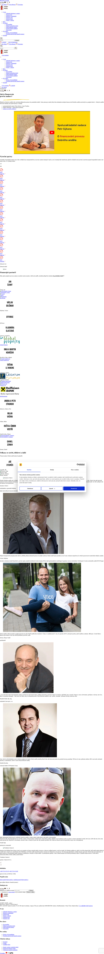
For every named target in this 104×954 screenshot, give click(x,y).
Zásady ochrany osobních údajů (10, 947)
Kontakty (5, 941)
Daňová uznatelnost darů (12, 25)
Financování (9, 14)
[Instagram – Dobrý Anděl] (2, 91)
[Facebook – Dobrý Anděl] (0, 91)
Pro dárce (5, 23)
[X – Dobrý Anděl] (7, 91)
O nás (4, 12)
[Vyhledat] (15, 48)
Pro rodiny (5, 31)
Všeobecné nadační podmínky (10, 950)
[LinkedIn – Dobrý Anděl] (3, 91)
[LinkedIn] (3, 2)
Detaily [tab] (52, 469)
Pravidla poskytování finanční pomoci (15, 34)
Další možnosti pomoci (11, 27)
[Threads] (9, 2)
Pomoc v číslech (10, 20)
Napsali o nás (9, 17)
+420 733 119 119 (4, 871)
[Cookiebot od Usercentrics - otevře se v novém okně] (78, 465)
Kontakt (5, 35)
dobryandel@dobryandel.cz (6, 879)
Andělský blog (6, 944)
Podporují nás (9, 19)
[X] (7, 2)
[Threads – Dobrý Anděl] (9, 91)
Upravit (51, 488)
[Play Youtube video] (52, 132)
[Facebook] (0, 2)
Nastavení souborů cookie (9, 948)
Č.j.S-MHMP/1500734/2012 (86, 905)
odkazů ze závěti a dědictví (9, 108)
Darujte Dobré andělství (12, 28)
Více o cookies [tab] (75, 469)
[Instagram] (2, 2)
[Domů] (4, 9)
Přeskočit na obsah (4, 0)
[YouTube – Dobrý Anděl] (5, 91)
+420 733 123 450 (13, 871)
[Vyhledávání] (1, 38)
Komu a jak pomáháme (11, 32)
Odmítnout (30, 488)
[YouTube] (5, 2)
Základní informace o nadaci (13, 13)
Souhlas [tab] (29, 469)
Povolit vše (74, 488)
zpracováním (11, 892)
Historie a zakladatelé (11, 16)
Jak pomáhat (9, 24)
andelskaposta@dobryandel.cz (21, 879)
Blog (4, 21)
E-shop (4, 943)
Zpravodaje (9, 30)
